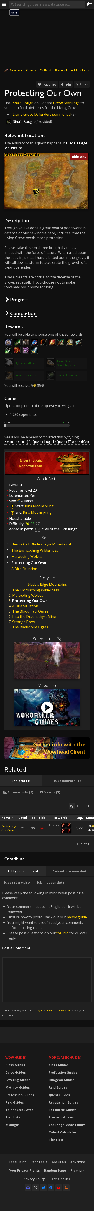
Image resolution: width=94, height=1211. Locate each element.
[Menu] (4, 4)
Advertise (78, 1162)
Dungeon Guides (62, 1080)
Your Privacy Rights (24, 1170)
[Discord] (28, 1187)
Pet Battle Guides (63, 1110)
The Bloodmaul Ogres (30, 611)
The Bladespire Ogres (30, 627)
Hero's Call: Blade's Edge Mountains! (41, 544)
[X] (35, 1187)
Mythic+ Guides (17, 1087)
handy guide (77, 917)
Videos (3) (47, 685)
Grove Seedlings (66, 102)
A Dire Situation (24, 568)
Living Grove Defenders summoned (42, 114)
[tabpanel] (47, 825)
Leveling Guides (17, 1080)
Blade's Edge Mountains (72, 70)
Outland (45, 70)
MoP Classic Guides (65, 1057)
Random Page (55, 1170)
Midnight (12, 1125)
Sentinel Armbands (69, 375)
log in (40, 1010)
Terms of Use (60, 1179)
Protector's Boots (27, 375)
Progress (19, 299)
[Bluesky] (43, 1187)
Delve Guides (15, 1072)
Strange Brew (23, 621)
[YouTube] (58, 1187)
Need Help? (17, 1162)
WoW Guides (15, 1057)
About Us (59, 1162)
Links (84, 84)
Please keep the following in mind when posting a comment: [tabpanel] (44, 954)
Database (16, 70)
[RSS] (66, 1187)
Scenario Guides (61, 1117)
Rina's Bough (22, 102)
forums (62, 933)
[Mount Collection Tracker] (47, 748)
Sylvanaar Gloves (26, 363)
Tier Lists (12, 1117)
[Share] (89, 4)
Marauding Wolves (26, 556)
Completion (23, 313)
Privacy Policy (34, 1179)
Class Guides (15, 1065)
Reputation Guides (63, 1102)
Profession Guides (19, 1095)
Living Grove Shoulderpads (66, 363)
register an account (58, 1010)
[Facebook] (51, 1187)
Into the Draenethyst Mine (34, 616)
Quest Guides (59, 1095)
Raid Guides (14, 1102)
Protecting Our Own (8, 828)
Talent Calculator (19, 1110)
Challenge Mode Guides (67, 1125)
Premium (77, 1170)
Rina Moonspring (39, 506)
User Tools (38, 1162)
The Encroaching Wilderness (34, 550)
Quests (31, 70)
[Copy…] (72, 806)
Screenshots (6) (47, 638)
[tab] (21, 780)
